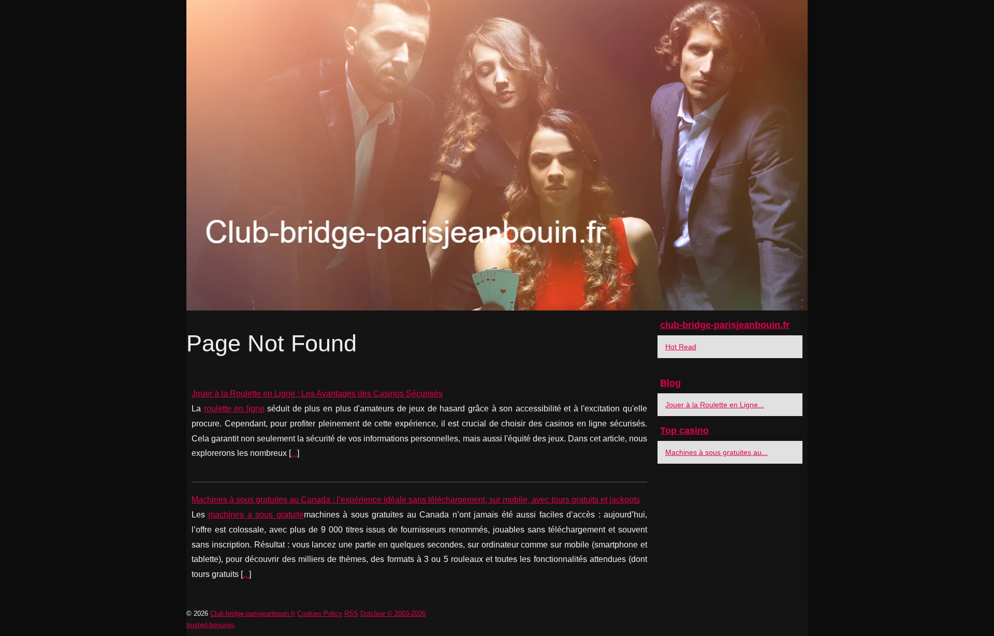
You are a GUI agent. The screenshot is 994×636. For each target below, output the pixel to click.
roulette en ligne (234, 408)
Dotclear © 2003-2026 (393, 613)
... (294, 453)
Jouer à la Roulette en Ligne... (714, 405)
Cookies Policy (319, 613)
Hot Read (680, 347)
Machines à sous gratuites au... (716, 452)
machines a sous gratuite (255, 514)
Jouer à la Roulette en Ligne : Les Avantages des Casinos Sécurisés (317, 393)
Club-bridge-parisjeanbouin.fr (252, 613)
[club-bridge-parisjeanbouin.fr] (497, 155)
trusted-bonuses (210, 625)
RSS (351, 613)
